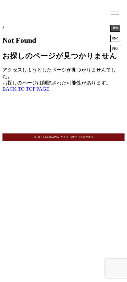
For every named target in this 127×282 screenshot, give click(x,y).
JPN (115, 28)
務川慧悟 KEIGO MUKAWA (63, 14)
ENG (115, 38)
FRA (115, 48)
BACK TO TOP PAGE (25, 89)
